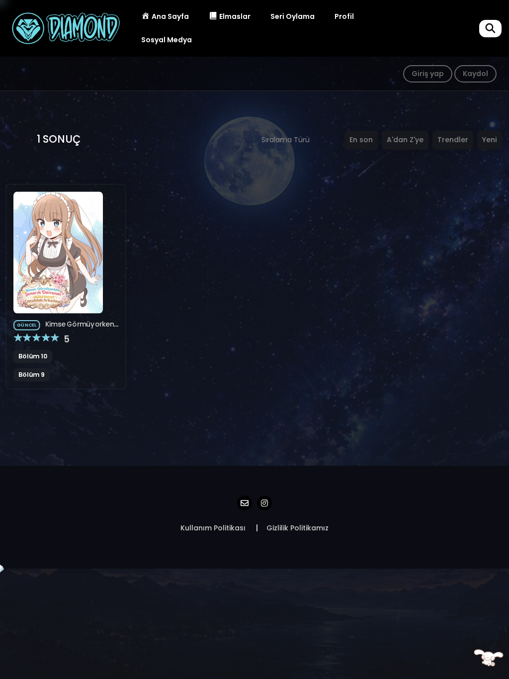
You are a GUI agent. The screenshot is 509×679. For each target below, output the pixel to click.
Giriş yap (428, 74)
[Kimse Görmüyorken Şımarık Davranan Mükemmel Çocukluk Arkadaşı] (58, 252)
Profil (344, 16)
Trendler (452, 140)
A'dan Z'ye (405, 140)
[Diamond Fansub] (65, 28)
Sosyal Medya (166, 40)
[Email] (244, 503)
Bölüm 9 (31, 374)
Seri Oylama (292, 16)
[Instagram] (264, 503)
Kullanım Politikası (213, 528)
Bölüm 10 (32, 355)
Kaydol (475, 74)
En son (361, 140)
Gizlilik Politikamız (297, 528)
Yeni (489, 140)
